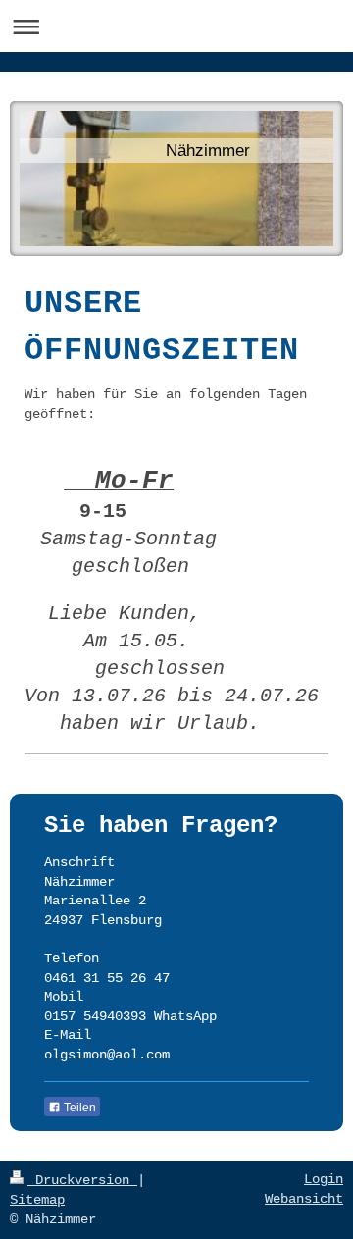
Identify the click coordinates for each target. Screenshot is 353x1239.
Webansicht (304, 1199)
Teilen (78, 1107)
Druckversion (82, 1180)
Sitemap (37, 1200)
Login (323, 1179)
